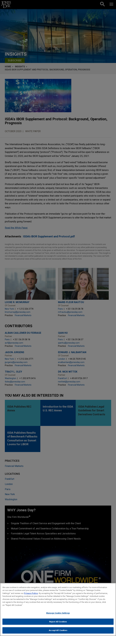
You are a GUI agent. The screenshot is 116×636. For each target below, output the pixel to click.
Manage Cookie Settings (58, 613)
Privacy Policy (31, 593)
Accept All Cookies (58, 630)
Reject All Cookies (58, 622)
